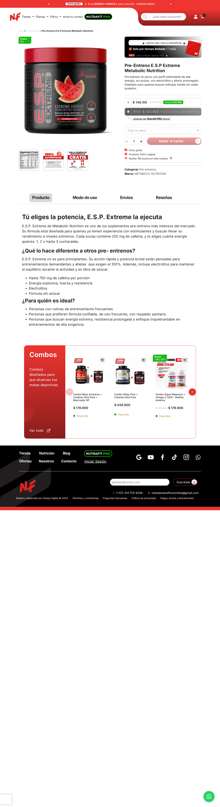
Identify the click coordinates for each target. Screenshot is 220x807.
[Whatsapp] (198, 457)
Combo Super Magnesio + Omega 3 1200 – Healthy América (170, 397)
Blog (66, 453)
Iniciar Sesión (95, 461)
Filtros (54, 16)
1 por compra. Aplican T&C (150, 55)
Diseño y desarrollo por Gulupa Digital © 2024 (42, 498)
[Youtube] (150, 457)
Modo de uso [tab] (85, 197)
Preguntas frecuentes (115, 498)
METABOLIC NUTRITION (150, 173)
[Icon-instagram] (186, 457)
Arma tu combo (73, 16)
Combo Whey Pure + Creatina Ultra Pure (126, 396)
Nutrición (46, 453)
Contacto (68, 461)
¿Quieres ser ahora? (151, 118)
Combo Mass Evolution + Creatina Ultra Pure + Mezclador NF (87, 397)
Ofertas (40, 16)
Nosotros (46, 461)
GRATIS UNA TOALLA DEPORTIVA (164, 43)
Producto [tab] (41, 197)
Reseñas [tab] (164, 197)
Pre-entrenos (33, 30)
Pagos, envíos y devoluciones (177, 498)
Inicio (21, 30)
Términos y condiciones (85, 498)
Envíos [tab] (126, 197)
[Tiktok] (174, 457)
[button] (49, 4)
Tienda (26, 16)
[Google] (139, 457)
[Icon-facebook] (162, 457)
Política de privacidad (144, 498)
